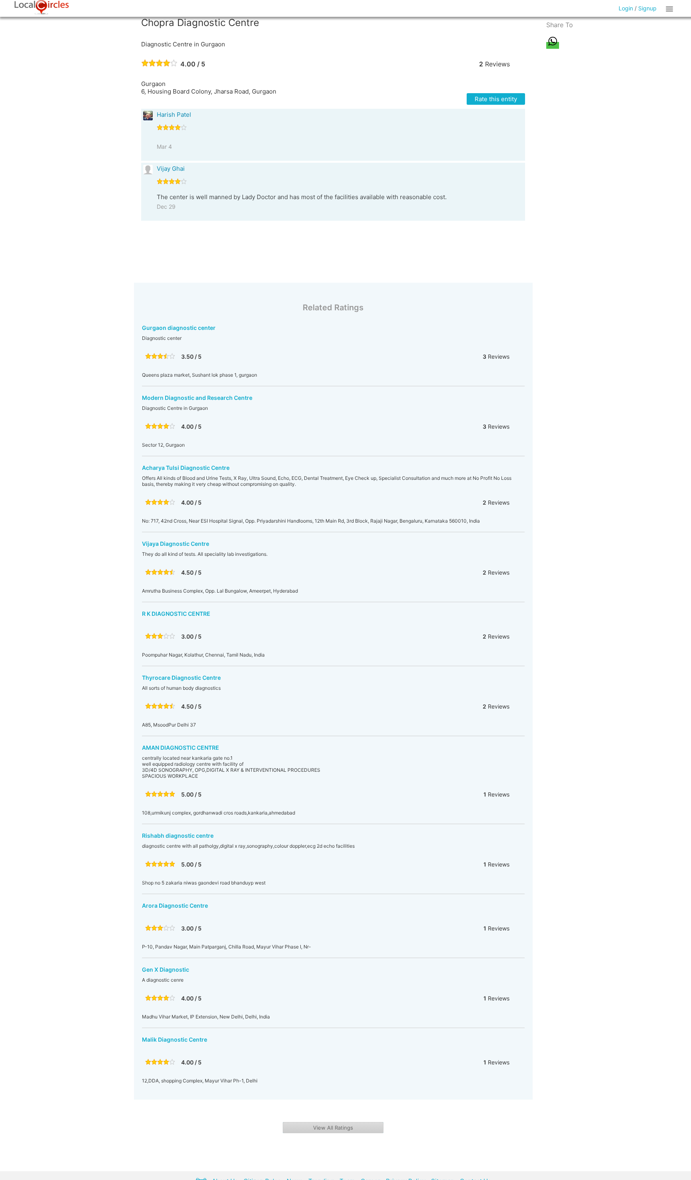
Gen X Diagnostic (165, 969)
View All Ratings (333, 1127)
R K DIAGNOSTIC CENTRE (176, 613)
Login (626, 8)
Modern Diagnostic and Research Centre (197, 397)
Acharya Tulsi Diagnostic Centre (186, 467)
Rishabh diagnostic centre (178, 835)
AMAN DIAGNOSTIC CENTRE (180, 747)
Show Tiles (670, 8)
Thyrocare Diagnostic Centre (181, 677)
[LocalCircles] (41, 7)
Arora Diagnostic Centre (175, 905)
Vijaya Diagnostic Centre (175, 543)
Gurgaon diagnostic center (179, 327)
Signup (647, 8)
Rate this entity (496, 99)
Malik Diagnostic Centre (174, 1039)
